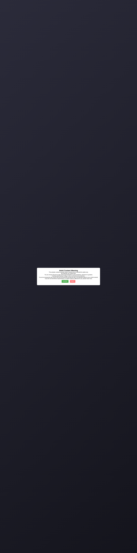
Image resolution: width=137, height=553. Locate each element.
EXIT (72, 281)
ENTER (65, 281)
